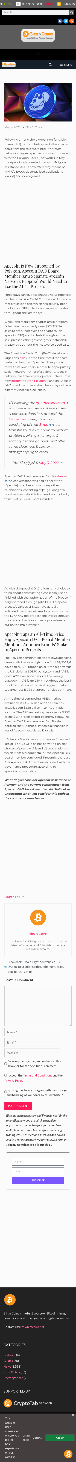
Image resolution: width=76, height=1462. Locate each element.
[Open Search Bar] (50, 64)
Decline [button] (37, 1437)
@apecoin (17, 419)
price (60, 967)
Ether (37, 967)
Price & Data (12, 1372)
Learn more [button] (26, 1437)
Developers (25, 967)
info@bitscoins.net (31, 1327)
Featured (10, 1355)
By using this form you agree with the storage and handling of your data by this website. (37, 1092)
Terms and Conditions (37, 1075)
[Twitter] (65, 21)
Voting (28, 972)
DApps (12, 967)
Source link (12, 897)
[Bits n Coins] (9, 64)
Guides (8, 1361)
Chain (27, 962)
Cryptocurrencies (43, 962)
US (20, 972)
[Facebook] (60, 21)
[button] (38, 54)
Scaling (12, 972)
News (7, 1366)
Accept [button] (60, 1437)
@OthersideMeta (50, 403)
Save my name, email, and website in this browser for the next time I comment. (34, 1063)
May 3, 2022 (49, 462)
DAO (59, 962)
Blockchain (15, 962)
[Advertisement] (38, 222)
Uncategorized (13, 1378)
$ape (43, 424)
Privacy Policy (13, 1081)
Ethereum (48, 967)
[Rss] (71, 21)
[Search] (71, 12)
